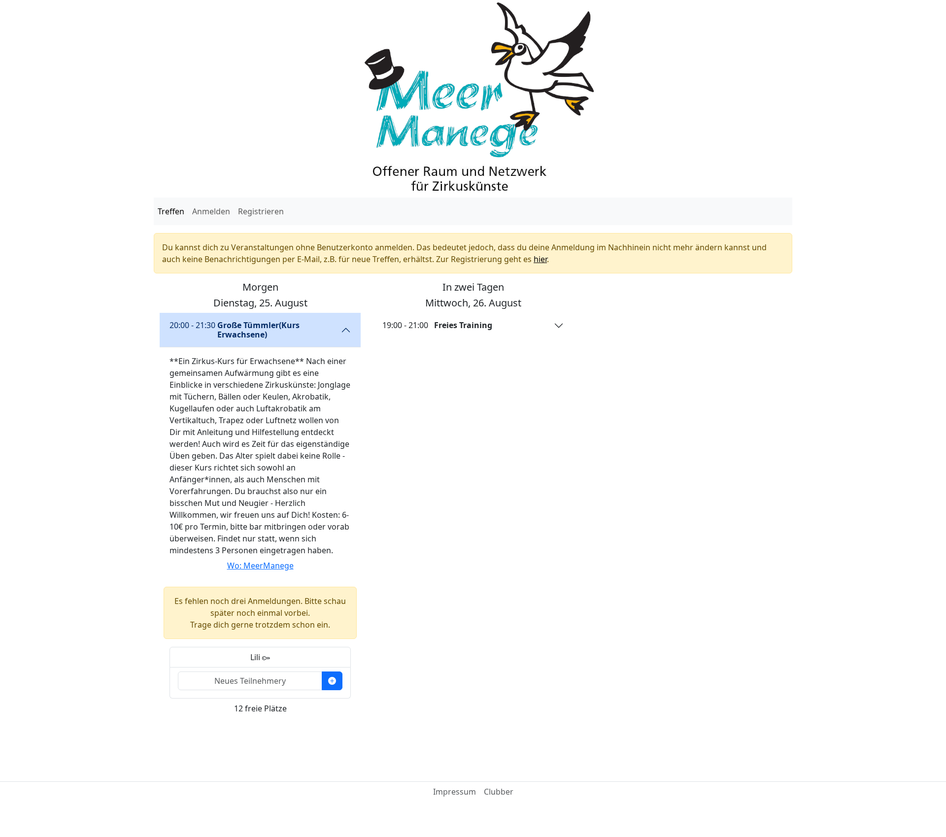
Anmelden (211, 211)
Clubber (498, 791)
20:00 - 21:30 (234, 330)
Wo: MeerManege (260, 565)
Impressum (454, 791)
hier (540, 259)
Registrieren (261, 211)
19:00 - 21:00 (437, 325)
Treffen (171, 211)
